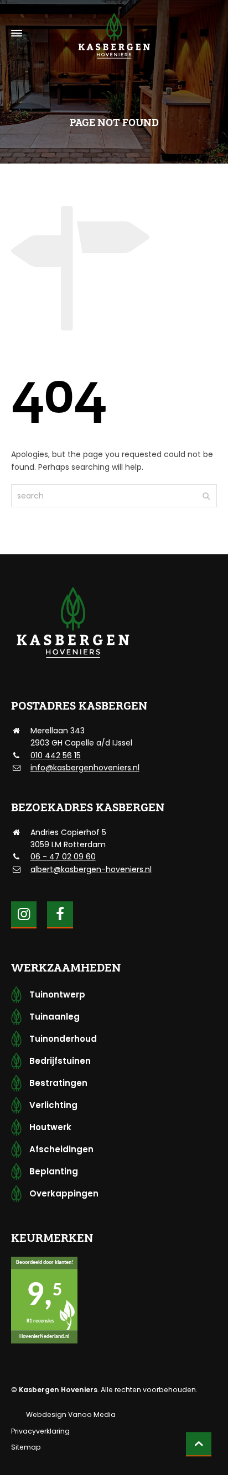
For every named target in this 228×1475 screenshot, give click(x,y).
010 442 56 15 (55, 755)
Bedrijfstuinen (60, 1061)
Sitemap (26, 1447)
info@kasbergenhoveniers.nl (84, 767)
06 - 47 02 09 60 (63, 856)
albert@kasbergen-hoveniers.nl (91, 869)
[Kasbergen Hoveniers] (114, 33)
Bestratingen (58, 1083)
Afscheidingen (61, 1149)
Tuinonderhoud (63, 1038)
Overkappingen (64, 1193)
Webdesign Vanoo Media (71, 1414)
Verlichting (53, 1105)
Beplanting (53, 1171)
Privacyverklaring (40, 1431)
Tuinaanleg (54, 1016)
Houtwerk (50, 1127)
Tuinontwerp (57, 994)
